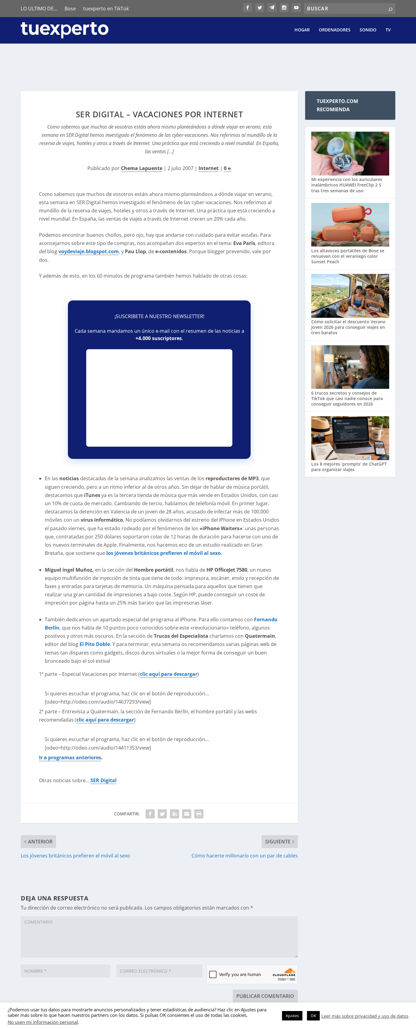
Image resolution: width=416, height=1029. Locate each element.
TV (388, 30)
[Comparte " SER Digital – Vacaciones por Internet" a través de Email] (187, 814)
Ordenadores (335, 30)
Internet (209, 168)
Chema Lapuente (141, 168)
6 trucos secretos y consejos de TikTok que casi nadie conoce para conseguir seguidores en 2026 (347, 398)
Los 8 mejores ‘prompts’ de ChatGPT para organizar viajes (349, 466)
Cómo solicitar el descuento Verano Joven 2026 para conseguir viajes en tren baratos (348, 327)
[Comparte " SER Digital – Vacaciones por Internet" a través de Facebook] (150, 814)
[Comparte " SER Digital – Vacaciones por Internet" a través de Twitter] (162, 814)
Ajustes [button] (292, 1015)
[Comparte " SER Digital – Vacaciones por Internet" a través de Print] (199, 814)
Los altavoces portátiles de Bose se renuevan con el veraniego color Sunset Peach (347, 256)
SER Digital (103, 780)
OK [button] (313, 1015)
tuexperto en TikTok (106, 8)
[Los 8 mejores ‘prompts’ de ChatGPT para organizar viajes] (350, 438)
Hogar (302, 30)
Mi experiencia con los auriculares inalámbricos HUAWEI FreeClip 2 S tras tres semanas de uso (346, 184)
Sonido (368, 30)
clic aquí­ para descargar (168, 674)
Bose (70, 8)
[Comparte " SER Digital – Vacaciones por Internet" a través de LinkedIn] (174, 814)
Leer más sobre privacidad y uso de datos (364, 1016)
